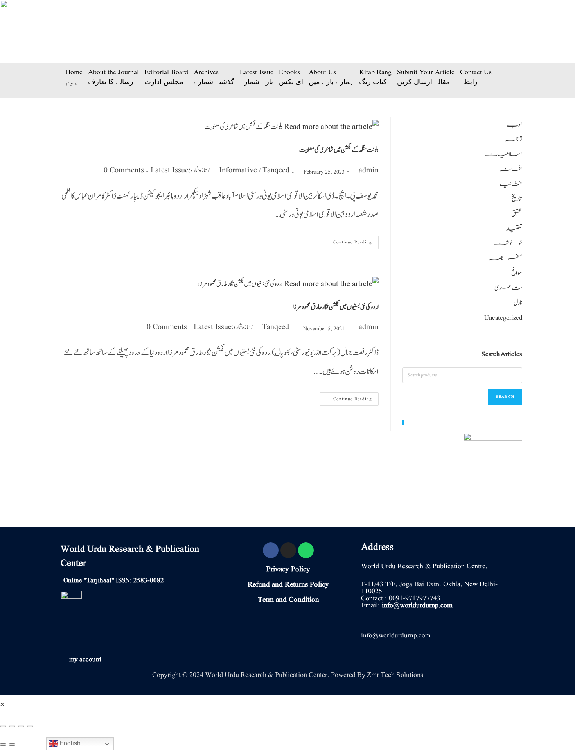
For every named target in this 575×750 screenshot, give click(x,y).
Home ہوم (74, 76)
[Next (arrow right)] (12, 744)
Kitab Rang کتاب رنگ (375, 76)
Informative (238, 170)
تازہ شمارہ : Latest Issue (178, 170)
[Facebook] (271, 550)
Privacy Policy (288, 569)
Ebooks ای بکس (291, 76)
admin (369, 170)
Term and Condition (288, 600)
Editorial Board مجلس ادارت (166, 76)
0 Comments (124, 170)
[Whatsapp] (306, 550)
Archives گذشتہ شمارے (214, 76)
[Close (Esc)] (3, 726)
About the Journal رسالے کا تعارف (113, 76)
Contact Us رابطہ (476, 76)
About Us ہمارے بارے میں (331, 76)
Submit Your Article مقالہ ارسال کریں (426, 76)
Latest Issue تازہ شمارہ (256, 76)
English (69, 743)
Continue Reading (347, 240)
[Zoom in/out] (30, 726)
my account (85, 659)
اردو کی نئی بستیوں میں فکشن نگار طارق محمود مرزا (336, 307)
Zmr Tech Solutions (395, 675)
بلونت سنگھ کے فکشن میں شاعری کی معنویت (339, 150)
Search (505, 396)
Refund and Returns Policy (288, 585)
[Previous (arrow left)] (3, 744)
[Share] (12, 726)
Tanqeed (275, 170)
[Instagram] (288, 550)
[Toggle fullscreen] (21, 726)
